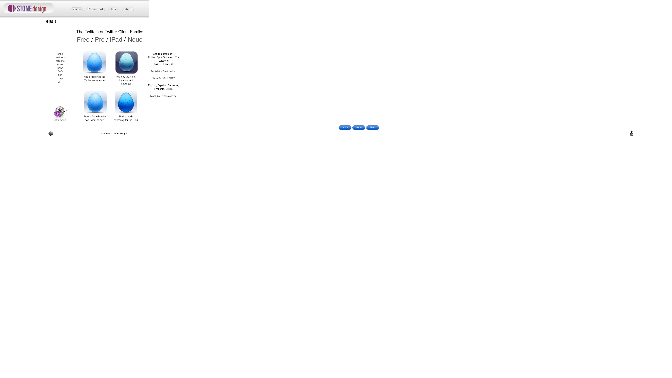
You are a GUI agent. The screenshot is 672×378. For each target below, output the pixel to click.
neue (60, 53)
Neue (135, 38)
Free (83, 38)
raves (60, 64)
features (60, 57)
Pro (100, 38)
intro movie (60, 119)
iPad (116, 38)
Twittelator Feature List (163, 71)
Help (60, 78)
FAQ (60, 71)
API (60, 81)
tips (60, 74)
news (60, 67)
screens (60, 60)
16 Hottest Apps (161, 55)
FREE (172, 78)
